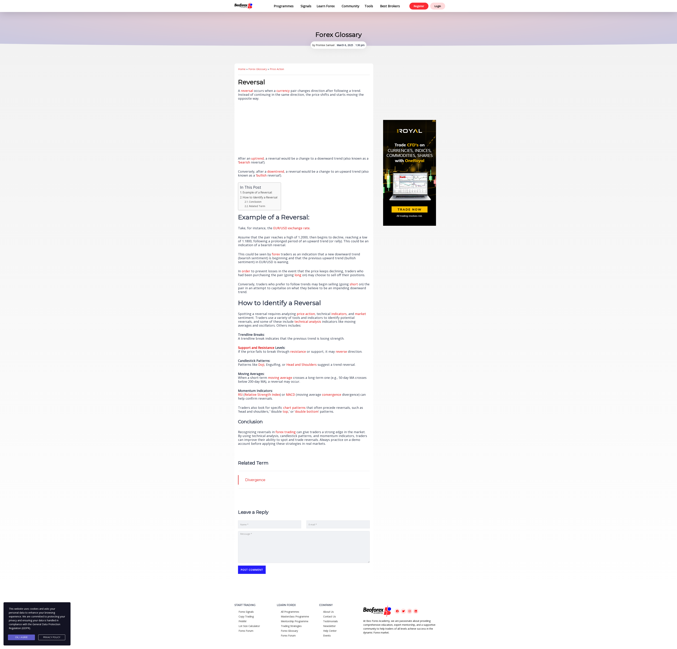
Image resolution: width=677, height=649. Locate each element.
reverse (341, 351)
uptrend (257, 158)
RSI (240, 394)
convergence (331, 394)
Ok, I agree (21, 637)
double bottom (306, 411)
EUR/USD (280, 228)
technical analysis (307, 321)
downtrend (275, 171)
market (360, 314)
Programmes (284, 6)
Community (350, 6)
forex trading (286, 432)
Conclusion (255, 201)
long (298, 275)
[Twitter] (403, 611)
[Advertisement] (410, 90)
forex (276, 254)
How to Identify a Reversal (260, 197)
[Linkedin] (415, 611)
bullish (261, 175)
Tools (369, 6)
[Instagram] (409, 611)
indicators (339, 314)
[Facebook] (397, 611)
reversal (247, 91)
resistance (298, 351)
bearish (244, 162)
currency (283, 91)
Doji (261, 364)
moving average (280, 377)
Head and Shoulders (301, 364)
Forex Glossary (257, 69)
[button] (284, 6)
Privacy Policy (51, 637)
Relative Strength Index (262, 394)
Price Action (277, 69)
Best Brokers (390, 6)
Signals (306, 6)
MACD (290, 394)
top (285, 411)
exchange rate (299, 228)
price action (306, 314)
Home (242, 69)
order (246, 271)
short (354, 284)
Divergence (255, 480)
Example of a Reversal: (257, 192)
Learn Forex (326, 6)
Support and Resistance (256, 347)
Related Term (257, 206)
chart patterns (294, 407)
